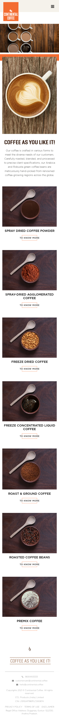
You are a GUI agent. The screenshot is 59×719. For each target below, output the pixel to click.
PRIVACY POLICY (13, 707)
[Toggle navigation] (52, 8)
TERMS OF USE (31, 707)
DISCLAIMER (48, 707)
